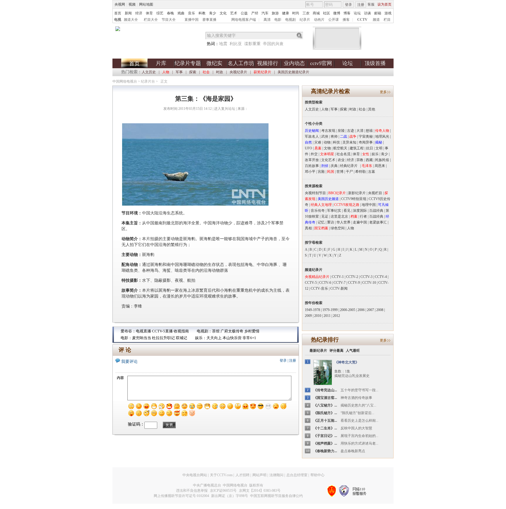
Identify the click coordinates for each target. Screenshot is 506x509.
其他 (371, 109)
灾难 (317, 142)
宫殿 (321, 172)
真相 (308, 228)
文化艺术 (328, 160)
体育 (149, 13)
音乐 (191, 13)
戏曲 (180, 13)
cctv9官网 (321, 63)
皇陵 (341, 131)
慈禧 (369, 131)
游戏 (388, 13)
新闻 (128, 13)
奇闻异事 (366, 142)
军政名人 (312, 136)
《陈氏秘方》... (325, 413)
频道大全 (131, 20)
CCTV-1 (338, 277)
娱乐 (375, 154)
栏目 (387, 20)
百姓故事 (312, 166)
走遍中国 (360, 222)
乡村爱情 (251, 331)
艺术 (233, 13)
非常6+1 (249, 338)
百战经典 (376, 211)
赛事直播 (209, 20)
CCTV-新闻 (339, 288)
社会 (362, 109)
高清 (267, 20)
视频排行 (267, 63)
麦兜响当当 (141, 338)
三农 (306, 13)
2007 (370, 310)
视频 (132, 4)
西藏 (369, 160)
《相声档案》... (325, 443)
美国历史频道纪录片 (293, 72)
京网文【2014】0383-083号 (260, 490)
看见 (347, 211)
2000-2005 (347, 310)
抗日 (369, 148)
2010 (317, 316)
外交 (314, 154)
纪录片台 (148, 81)
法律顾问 (276, 475)
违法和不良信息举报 (192, 490)
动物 (327, 142)
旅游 (275, 13)
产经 (254, 13)
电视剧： (204, 331)
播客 (346, 20)
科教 (202, 13)
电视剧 (290, 20)
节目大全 (169, 20)
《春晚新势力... (325, 451)
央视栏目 (375, 193)
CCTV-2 (352, 277)
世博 (339, 172)
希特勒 (360, 172)
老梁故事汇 (378, 222)
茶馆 (216, 331)
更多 (383, 92)
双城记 (181, 338)
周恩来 (380, 166)
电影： (126, 338)
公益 (244, 13)
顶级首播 (375, 63)
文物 (327, 148)
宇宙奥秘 (366, 136)
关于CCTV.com (221, 475)
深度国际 (360, 211)
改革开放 (312, 160)
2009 (308, 316)
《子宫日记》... (325, 436)
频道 (376, 20)
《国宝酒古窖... (325, 398)
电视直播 (143, 331)
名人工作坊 (241, 63)
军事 (179, 72)
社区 (326, 13)
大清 (359, 131)
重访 (330, 222)
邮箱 (377, 13)
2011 (327, 316)
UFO (308, 148)
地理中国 (369, 205)
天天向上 (214, 338)
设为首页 (384, 4)
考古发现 (328, 131)
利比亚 (236, 44)
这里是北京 (339, 216)
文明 (378, 148)
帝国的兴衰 (273, 44)
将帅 (334, 136)
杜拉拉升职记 (163, 338)
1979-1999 (330, 310)
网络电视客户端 (243, 20)
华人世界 (343, 222)
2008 (379, 310)
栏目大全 (151, 20)
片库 (161, 63)
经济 (138, 13)
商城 (316, 13)
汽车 (265, 13)
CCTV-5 (311, 283)
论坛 (357, 13)
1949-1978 (312, 310)
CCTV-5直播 (162, 331)
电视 (117, 20)
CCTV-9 (354, 283)
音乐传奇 (318, 211)
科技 (336, 142)
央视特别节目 (315, 193)
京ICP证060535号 (223, 490)
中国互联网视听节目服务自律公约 (276, 496)
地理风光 (382, 136)
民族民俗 (382, 160)
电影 (277, 20)
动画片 (319, 20)
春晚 (170, 13)
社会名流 (343, 154)
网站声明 (259, 475)
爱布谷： (128, 331)
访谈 (367, 13)
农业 (341, 160)
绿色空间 (338, 228)
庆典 (334, 166)
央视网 (119, 4)
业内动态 (294, 63)
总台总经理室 (296, 475)
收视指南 (181, 331)
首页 (117, 13)
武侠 (324, 136)
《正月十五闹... (325, 421)
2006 (361, 310)
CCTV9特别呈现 (353, 199)
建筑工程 (357, 148)
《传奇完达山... (325, 390)
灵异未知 (349, 142)
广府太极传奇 (231, 331)
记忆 (321, 222)
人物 (324, 109)
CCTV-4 (381, 277)
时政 (219, 72)
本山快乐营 (232, 338)
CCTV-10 (369, 283)
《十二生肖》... (325, 428)
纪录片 (305, 20)
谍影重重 (252, 44)
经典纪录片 (350, 166)
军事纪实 (334, 211)
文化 (223, 13)
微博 (336, 13)
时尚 (295, 13)
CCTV (362, 20)
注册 (360, 5)
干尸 (349, 172)
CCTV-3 (366, 277)
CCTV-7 (340, 283)
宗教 (359, 160)
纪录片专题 (188, 63)
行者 (363, 216)
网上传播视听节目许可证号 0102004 (181, 496)
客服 (371, 4)
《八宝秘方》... (325, 405)
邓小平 (310, 172)
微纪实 (214, 63)
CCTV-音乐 (319, 288)
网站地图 (146, 4)
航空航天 (340, 148)
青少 (212, 13)
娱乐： (200, 338)
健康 (285, 13)
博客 (347, 13)
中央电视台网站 (194, 475)
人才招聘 (242, 475)
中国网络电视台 (124, 81)
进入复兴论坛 (224, 109)
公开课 (333, 20)
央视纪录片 (238, 72)
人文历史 (149, 72)
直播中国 (191, 20)
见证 (324, 216)
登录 (348, 5)
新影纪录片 (357, 193)
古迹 (350, 131)
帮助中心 (317, 475)
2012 (336, 316)
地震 (223, 44)
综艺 (159, 13)
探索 (192, 72)
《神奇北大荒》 (346, 362)
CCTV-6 (325, 283)
